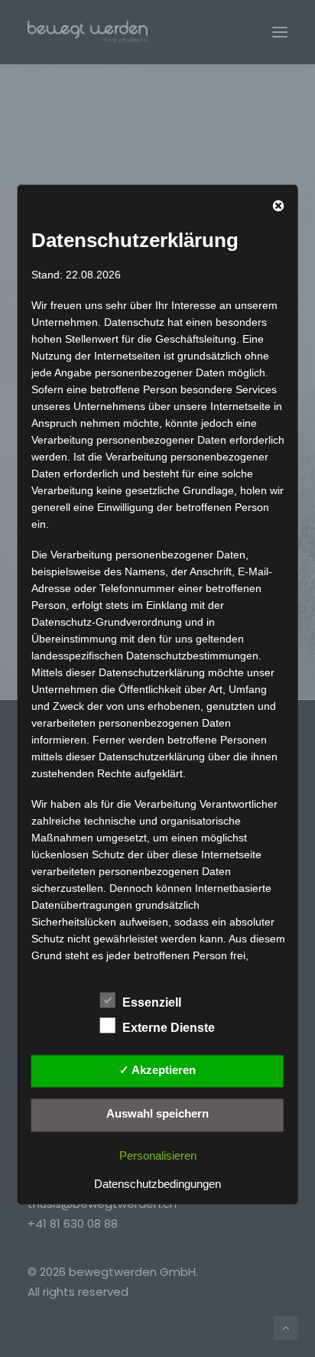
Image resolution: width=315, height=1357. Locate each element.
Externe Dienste (168, 1027)
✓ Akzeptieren (157, 1069)
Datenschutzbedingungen (157, 1183)
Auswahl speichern (157, 1114)
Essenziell (151, 1002)
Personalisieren (157, 1155)
